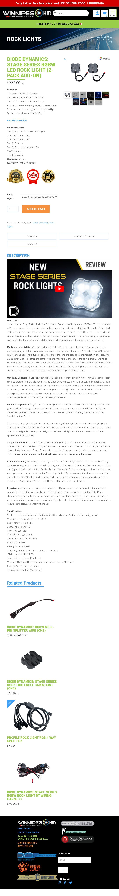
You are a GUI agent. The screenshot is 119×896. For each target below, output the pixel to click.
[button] (113, 13)
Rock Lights (10, 196)
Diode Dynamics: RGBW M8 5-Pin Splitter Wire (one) (30, 628)
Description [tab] (32, 236)
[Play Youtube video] (59, 288)
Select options (33, 618)
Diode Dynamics (40, 222)
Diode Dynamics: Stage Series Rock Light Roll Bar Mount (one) (32, 685)
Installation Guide (17, 120)
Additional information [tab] (84, 236)
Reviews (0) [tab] (32, 244)
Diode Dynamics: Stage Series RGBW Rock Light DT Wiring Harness (32, 795)
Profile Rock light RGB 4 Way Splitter (31, 739)
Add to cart (36, 209)
